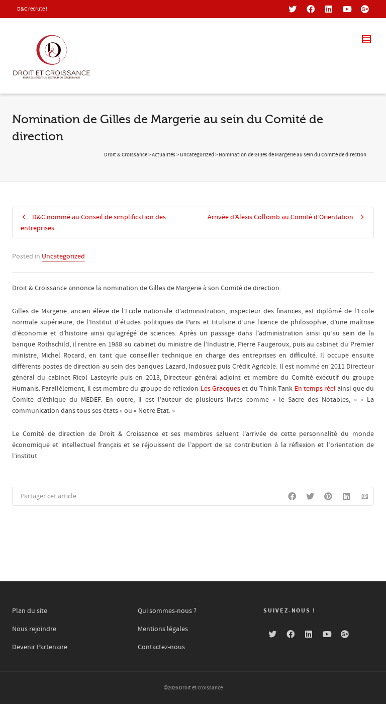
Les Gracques (220, 388)
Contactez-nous (161, 647)
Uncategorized (63, 256)
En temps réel (315, 388)
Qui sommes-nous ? (167, 610)
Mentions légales (163, 629)
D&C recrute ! (32, 9)
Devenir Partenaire (39, 647)
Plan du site (29, 610)
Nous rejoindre (34, 629)
